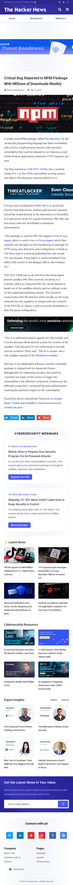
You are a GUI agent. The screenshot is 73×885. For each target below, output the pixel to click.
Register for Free (20, 477)
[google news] (63, 835)
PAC (38, 205)
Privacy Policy (43, 861)
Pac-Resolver (52, 138)
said (18, 253)
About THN (9, 853)
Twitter (16, 403)
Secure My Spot (19, 525)
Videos (54, 700)
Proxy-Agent (46, 240)
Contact (8, 861)
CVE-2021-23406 (37, 169)
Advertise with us (12, 857)
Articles (65, 700)
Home (12, 18)
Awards (40, 857)
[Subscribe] (63, 804)
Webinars (61, 18)
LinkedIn (30, 403)
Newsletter (36, 18)
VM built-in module (46, 355)
